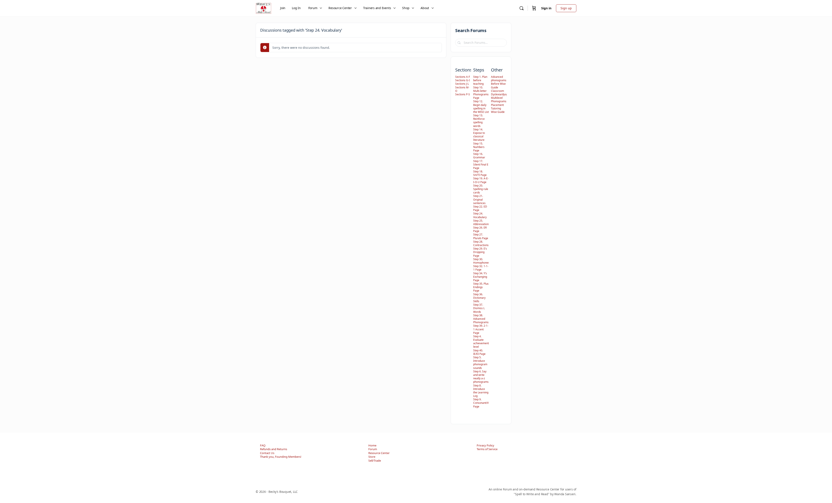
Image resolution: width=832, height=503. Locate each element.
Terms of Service (487, 449)
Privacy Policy (485, 445)
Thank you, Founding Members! (280, 457)
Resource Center (379, 453)
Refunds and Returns (273, 449)
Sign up (566, 8)
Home (372, 445)
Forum (372, 449)
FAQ (262, 445)
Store (371, 457)
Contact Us (267, 453)
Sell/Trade (374, 460)
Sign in (546, 8)
